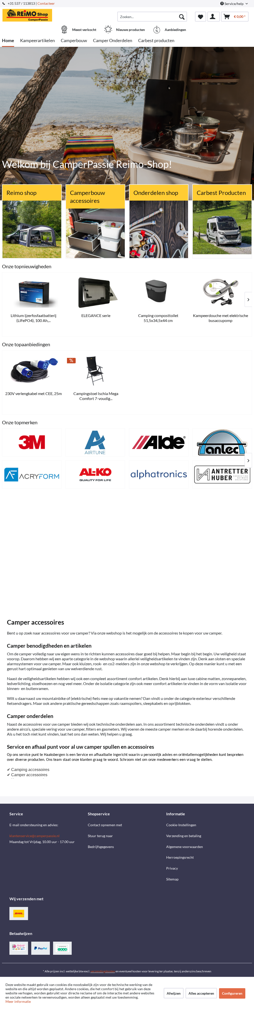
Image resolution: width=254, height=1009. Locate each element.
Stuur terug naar (100, 836)
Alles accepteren (201, 993)
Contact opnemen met (105, 825)
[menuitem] (152, 17)
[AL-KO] (95, 474)
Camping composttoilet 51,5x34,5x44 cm (158, 318)
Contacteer (46, 3)
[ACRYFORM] (32, 474)
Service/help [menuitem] (234, 3)
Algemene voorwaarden (184, 847)
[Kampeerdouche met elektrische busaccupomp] (221, 292)
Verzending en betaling (183, 836)
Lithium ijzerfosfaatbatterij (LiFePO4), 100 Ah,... (33, 318)
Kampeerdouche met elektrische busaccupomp (220, 318)
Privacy (172, 868)
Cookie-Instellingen (181, 825)
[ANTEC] (222, 442)
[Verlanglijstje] (200, 17)
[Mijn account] (213, 17)
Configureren (232, 993)
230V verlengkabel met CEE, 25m (33, 393)
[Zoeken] (182, 17)
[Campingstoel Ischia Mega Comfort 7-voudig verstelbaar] (96, 370)
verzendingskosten (103, 971)
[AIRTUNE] (95, 442)
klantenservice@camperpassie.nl (34, 836)
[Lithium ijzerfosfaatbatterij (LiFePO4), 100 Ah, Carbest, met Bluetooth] (33, 292)
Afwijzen (174, 993)
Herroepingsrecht (180, 857)
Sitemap (172, 879)
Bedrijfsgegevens (101, 847)
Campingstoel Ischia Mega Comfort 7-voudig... (95, 396)
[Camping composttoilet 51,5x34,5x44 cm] (158, 292)
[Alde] (159, 442)
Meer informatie (18, 1001)
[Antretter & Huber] (222, 474)
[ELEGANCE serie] (96, 292)
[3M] (32, 442)
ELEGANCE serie (95, 315)
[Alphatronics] (159, 474)
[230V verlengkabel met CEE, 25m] (33, 370)
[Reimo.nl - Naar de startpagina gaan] (33, 14)
